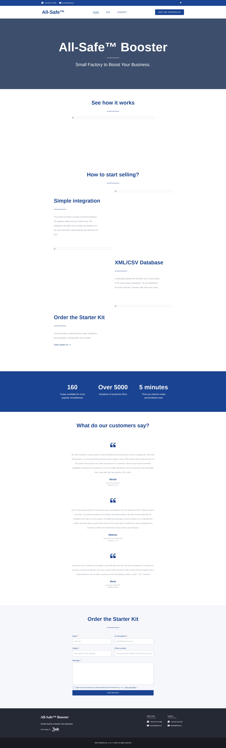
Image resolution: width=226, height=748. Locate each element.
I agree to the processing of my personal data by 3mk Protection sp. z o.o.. (106, 687)
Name (75, 636)
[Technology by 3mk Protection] (57, 729)
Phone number (120, 648)
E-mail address (121, 636)
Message (76, 660)
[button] (113, 139)
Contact (122, 12)
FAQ (108, 12)
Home (96, 12)
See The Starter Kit (169, 12)
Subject (75, 648)
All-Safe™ (53, 12)
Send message (113, 693)
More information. (130, 687)
